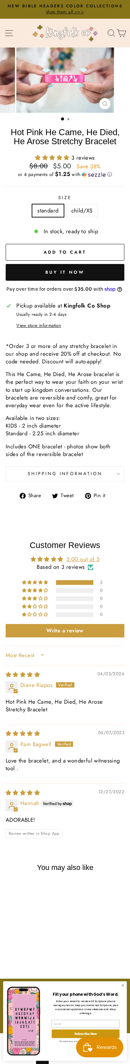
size (65, 198)
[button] (53, 158)
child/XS (82, 210)
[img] (23, 675)
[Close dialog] (123, 985)
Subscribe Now (85, 1033)
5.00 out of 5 (82, 559)
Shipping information (65, 473)
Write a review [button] (65, 630)
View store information (38, 326)
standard (47, 210)
